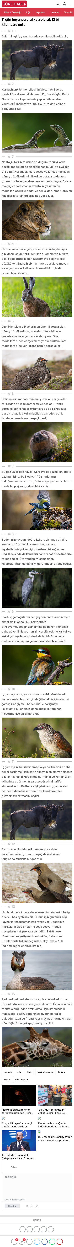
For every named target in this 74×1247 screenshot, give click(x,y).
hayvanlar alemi (45, 1072)
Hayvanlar (40, 12)
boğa (29, 1072)
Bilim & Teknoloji (12, 12)
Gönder (12, 1205)
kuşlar (7, 1079)
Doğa (27, 12)
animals (8, 1072)
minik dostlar (21, 1079)
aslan (19, 1072)
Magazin (55, 12)
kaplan (61, 1072)
